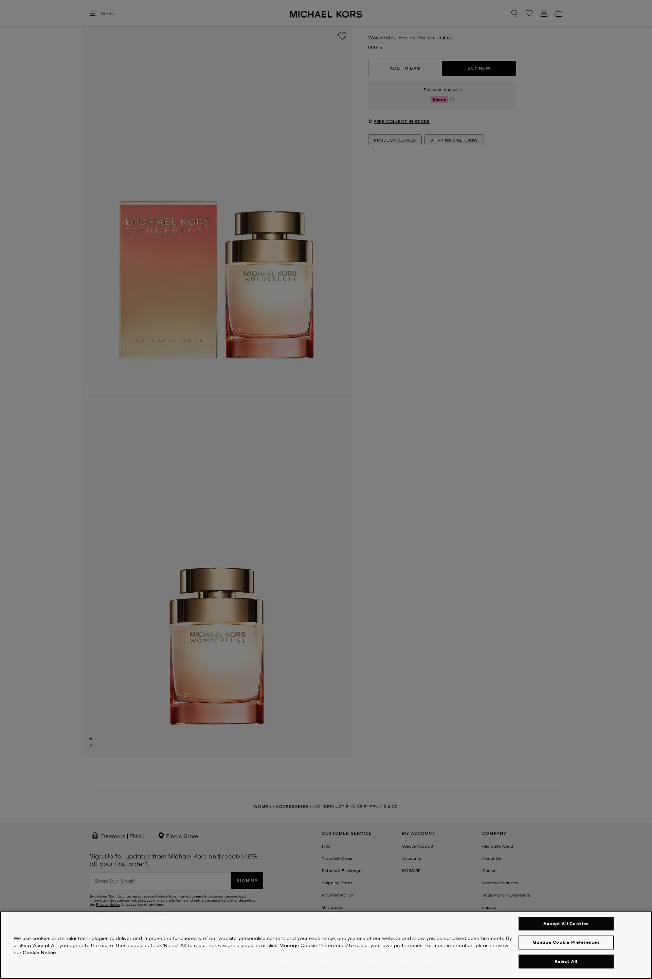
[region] (326, 945)
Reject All (566, 961)
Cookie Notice (39, 952)
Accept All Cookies (566, 923)
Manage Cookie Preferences (566, 942)
